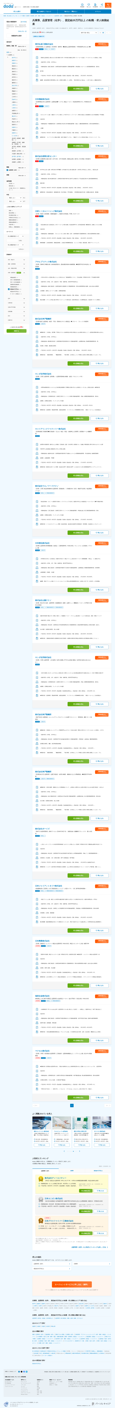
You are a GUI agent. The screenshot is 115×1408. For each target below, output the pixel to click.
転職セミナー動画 (53, 1384)
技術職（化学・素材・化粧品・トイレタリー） (42, 15)
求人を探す (17, 11)
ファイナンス (24, 1387)
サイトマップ (103, 1371)
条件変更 (23, 21)
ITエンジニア (24, 1381)
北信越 (38, 1387)
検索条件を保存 (17, 36)
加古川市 (14, 85)
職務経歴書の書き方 (89, 1381)
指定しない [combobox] (12, 197)
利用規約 (46, 1371)
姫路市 (14, 60)
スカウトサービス (9, 1386)
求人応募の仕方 (74, 1383)
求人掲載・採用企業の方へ (104, 1399)
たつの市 (14, 135)
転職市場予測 (74, 1386)
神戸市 (14, 57)
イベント (98, 11)
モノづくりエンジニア (26, 1383)
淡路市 (14, 127)
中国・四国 (39, 1391)
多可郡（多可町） (17, 156)
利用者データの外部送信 (87, 1371)
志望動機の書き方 (99, 1381)
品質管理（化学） (59, 15)
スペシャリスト (24, 1389)
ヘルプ (108, 1371)
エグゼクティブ (24, 1391)
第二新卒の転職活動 (105, 1383)
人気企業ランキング (73, 1384)
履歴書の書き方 (80, 1381)
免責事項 (97, 1371)
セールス (23, 1386)
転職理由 (91, 1384)
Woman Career (24, 1394)
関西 (24, 15)
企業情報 (94, 1386)
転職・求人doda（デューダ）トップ (12, 15)
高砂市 (14, 99)
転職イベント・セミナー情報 (55, 1381)
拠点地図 (94, 1399)
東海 (38, 1386)
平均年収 (81, 1384)
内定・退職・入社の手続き (94, 1383)
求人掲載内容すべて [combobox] (13, 236)
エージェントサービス (10, 1384)
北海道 (38, 1381)
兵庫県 (27, 15)
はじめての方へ (8, 1381)
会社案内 (87, 1399)
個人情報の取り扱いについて (16, 1404)
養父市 (14, 116)
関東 (38, 1384)
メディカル (23, 1384)
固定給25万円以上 (39, 1268)
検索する (16, 331)
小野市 (14, 105)
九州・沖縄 (39, 1392)
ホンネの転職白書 (82, 1386)
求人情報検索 (8, 1383)
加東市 (14, 133)
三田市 (14, 108)
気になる (101, 88)
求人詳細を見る (78, 88)
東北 (38, 1383)
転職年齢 (96, 1384)
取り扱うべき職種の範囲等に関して (73, 1371)
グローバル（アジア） (26, 1392)
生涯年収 (86, 1384)
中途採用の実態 (102, 1384)
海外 (38, 1394)
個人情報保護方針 (14, 1405)
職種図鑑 (89, 1386)
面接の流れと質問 (83, 1383)
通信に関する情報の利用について (56, 1371)
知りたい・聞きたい (71, 11)
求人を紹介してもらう (44, 11)
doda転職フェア (53, 1383)
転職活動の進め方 (72, 1381)
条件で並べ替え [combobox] (85, 32)
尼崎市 (14, 63)
